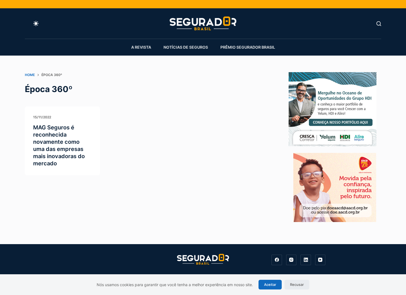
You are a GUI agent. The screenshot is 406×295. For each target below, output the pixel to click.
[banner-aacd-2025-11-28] (334, 187)
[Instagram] (291, 260)
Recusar (297, 284)
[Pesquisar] (378, 23)
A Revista (141, 47)
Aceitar (270, 284)
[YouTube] (320, 260)
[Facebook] (276, 260)
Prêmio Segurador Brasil (247, 47)
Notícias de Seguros (186, 47)
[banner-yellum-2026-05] (332, 108)
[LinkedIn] (305, 260)
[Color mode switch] (36, 23)
